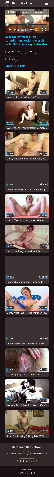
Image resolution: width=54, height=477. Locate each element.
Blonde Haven (16, 453)
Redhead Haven (27, 461)
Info (12, 59)
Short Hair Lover (22, 3)
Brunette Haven (37, 453)
